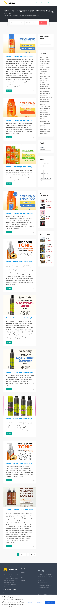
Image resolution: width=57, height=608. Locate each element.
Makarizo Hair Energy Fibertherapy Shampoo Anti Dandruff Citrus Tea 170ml (20, 213)
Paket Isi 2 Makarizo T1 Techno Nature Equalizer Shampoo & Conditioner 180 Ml (20, 510)
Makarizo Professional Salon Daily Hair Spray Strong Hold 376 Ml (20, 318)
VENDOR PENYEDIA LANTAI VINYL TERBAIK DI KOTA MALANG (48, 261)
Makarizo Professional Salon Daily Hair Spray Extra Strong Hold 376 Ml (20, 372)
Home (4, 15)
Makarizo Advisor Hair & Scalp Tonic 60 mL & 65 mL (20, 463)
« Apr (45, 184)
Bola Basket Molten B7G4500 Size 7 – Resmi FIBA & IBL (48, 199)
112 (34, 554)
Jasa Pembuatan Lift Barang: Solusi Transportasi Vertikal (45, 70)
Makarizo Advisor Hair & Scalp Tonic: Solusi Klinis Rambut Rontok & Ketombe (20, 262)
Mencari (43, 22)
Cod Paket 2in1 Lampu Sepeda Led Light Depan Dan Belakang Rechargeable (48, 205)
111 (31, 554)
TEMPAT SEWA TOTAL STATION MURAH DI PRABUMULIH (48, 238)
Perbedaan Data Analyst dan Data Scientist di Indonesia (45, 124)
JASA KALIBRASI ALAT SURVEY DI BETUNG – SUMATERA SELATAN (48, 249)
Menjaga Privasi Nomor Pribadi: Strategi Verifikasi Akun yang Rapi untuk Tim (45, 61)
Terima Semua (50, 602)
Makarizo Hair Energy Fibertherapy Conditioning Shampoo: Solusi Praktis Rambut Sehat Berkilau (20, 120)
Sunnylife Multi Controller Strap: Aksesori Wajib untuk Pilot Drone (48, 216)
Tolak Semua (39, 602)
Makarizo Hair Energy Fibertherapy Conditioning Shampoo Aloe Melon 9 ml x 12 (20, 167)
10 (41, 173)
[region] (28, 601)
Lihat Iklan (23, 580)
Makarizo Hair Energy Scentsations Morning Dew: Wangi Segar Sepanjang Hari (20, 56)
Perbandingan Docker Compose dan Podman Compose (45, 115)
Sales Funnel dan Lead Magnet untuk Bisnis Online (45, 131)
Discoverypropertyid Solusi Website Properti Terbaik (46, 99)
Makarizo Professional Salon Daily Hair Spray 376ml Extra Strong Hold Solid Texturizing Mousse (20, 419)
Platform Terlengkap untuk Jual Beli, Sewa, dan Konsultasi (45, 107)
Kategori (42, 147)
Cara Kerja (23, 572)
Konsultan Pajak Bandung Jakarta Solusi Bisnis (45, 93)
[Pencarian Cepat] (52, 12)
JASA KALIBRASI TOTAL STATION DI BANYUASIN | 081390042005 (48, 255)
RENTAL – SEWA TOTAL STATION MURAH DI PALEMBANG (48, 244)
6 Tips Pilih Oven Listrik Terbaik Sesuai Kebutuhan (45, 86)
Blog (22, 577)
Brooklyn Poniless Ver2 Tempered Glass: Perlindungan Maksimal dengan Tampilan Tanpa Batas (48, 222)
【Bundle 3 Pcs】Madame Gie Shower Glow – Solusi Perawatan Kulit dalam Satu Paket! (48, 211)
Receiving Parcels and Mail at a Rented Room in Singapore (45, 79)
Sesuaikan (30, 602)
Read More (9, 90)
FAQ (21, 575)
